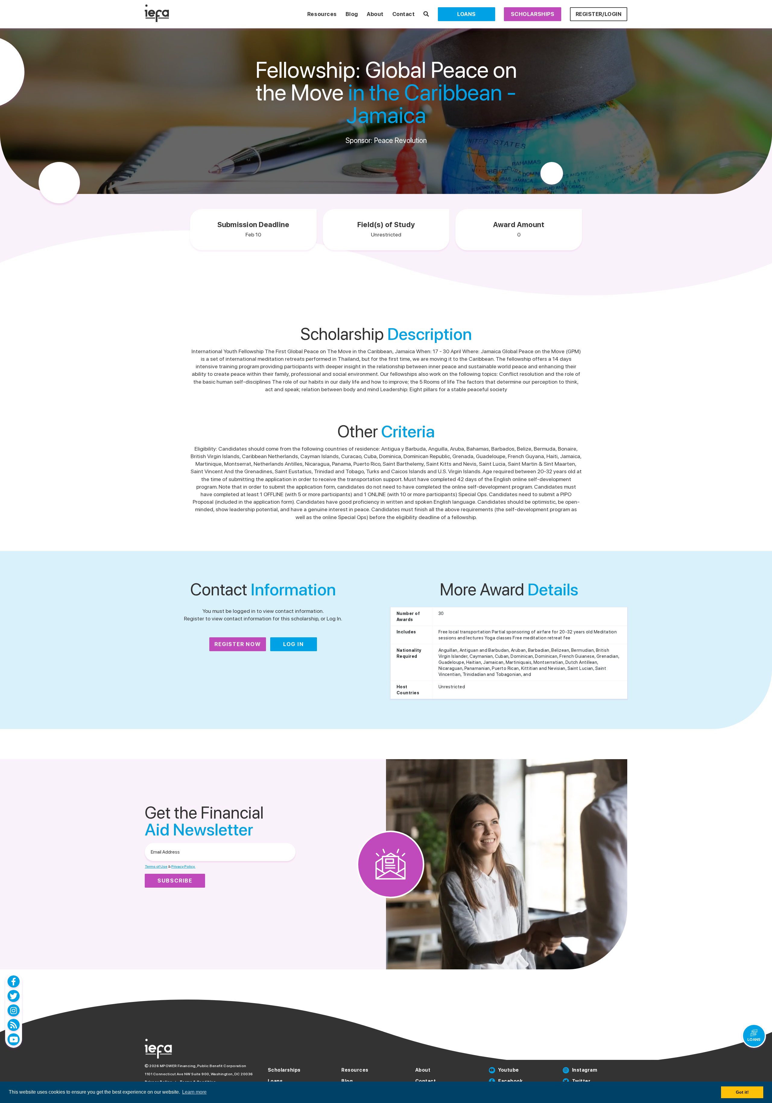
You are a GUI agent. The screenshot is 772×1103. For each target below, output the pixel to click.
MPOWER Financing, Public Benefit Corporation (203, 1066)
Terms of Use (156, 866)
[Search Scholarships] (426, 14)
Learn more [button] (194, 1092)
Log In (293, 644)
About (375, 14)
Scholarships (532, 14)
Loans (466, 14)
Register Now (237, 644)
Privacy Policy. (183, 866)
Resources (322, 14)
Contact (403, 14)
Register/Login (599, 14)
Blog (352, 14)
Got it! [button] (742, 1092)
